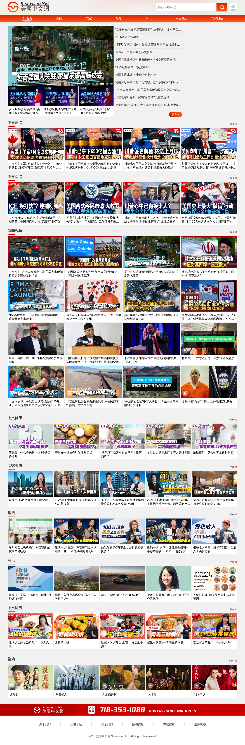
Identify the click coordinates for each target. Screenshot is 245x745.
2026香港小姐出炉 (127, 37)
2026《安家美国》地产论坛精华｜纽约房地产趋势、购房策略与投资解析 (168, 503)
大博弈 (152, 694)
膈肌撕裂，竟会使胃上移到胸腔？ (214, 452)
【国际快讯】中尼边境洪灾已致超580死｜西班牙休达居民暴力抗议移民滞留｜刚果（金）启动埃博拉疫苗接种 (35, 405)
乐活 (119, 18)
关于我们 (45, 724)
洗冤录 (14, 694)
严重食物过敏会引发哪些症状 (73, 452)
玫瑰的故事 (109, 694)
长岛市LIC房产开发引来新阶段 (28, 499)
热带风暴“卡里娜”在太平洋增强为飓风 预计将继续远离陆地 (148, 104)
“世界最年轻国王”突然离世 (132, 67)
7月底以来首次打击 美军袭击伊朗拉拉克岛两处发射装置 (148, 89)
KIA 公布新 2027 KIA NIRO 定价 (121, 594)
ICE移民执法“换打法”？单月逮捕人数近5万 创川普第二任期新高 (60, 113)
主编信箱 (169, 724)
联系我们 (107, 724)
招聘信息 (138, 724)
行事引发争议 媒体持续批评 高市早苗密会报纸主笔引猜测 (148, 44)
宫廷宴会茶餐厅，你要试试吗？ (213, 642)
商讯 (149, 18)
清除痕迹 (200, 724)
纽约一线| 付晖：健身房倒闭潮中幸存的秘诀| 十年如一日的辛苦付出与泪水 (168, 551)
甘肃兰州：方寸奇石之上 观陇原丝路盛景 (208, 358)
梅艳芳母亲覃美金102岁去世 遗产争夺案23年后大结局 (148, 82)
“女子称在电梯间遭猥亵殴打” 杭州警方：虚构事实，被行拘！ (148, 29)
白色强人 (61, 694)
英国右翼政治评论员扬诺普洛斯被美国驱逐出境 (145, 59)
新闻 (59, 18)
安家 (89, 18)
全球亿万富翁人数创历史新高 (134, 52)
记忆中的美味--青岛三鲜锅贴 (165, 642)
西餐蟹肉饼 (62, 642)
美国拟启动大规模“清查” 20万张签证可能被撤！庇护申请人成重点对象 (96, 113)
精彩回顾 (217, 18)
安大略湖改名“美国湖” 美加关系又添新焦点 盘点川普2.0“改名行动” (25, 113)
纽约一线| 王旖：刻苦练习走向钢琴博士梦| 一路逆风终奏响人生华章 (75, 551)
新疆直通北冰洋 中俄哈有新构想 (135, 74)
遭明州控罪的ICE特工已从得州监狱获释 (207, 401)
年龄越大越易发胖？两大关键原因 (168, 452)
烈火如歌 (199, 694)
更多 (175, 114)
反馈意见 (76, 724)
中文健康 (181, 18)
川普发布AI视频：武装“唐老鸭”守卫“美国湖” (142, 97)
